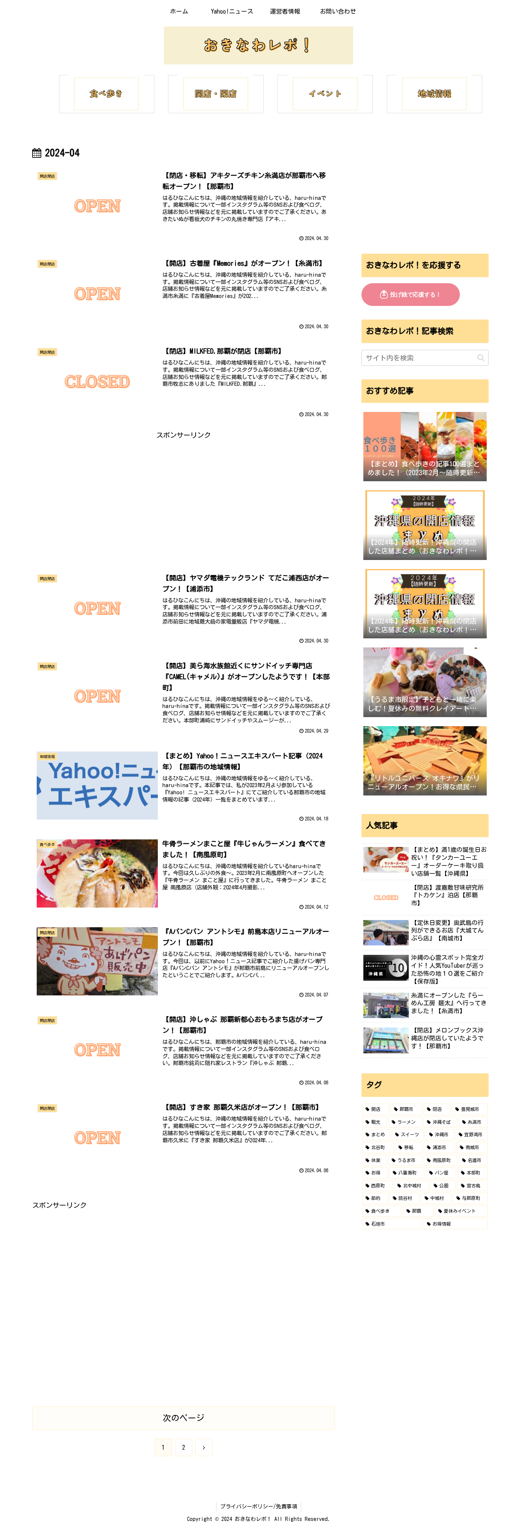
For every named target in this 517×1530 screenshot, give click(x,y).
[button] (480, 357)
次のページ (183, 1418)
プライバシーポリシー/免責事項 (258, 1506)
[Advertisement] (183, 494)
